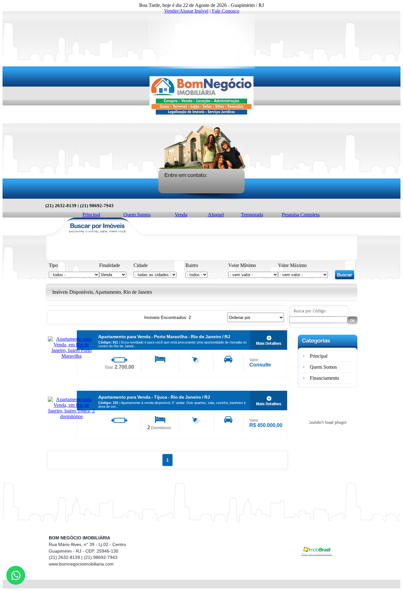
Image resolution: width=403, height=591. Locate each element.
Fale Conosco (225, 11)
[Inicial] (201, 114)
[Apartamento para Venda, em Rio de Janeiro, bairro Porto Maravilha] (71, 356)
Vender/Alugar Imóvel (186, 11)
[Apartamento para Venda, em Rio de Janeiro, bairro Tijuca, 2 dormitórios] (71, 416)
